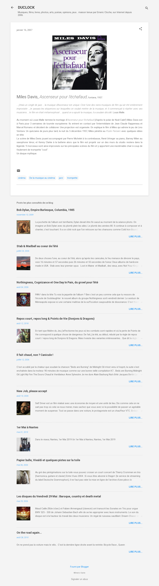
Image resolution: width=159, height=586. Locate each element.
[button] (140, 29)
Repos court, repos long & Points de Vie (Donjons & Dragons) (56, 318)
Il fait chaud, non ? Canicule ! (35, 354)
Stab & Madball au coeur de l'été (37, 246)
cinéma (21, 178)
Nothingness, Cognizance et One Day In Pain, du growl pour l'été (57, 282)
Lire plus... (135, 236)
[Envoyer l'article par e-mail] (18, 171)
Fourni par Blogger (79, 566)
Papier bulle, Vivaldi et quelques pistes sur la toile (48, 460)
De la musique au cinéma (42, 178)
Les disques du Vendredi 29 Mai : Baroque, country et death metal (59, 496)
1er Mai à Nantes (27, 427)
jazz (61, 178)
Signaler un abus (79, 579)
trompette (72, 178)
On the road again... (29, 532)
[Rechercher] (147, 8)
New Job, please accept (32, 391)
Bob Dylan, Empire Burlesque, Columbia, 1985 (45, 210)
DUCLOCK (26, 7)
